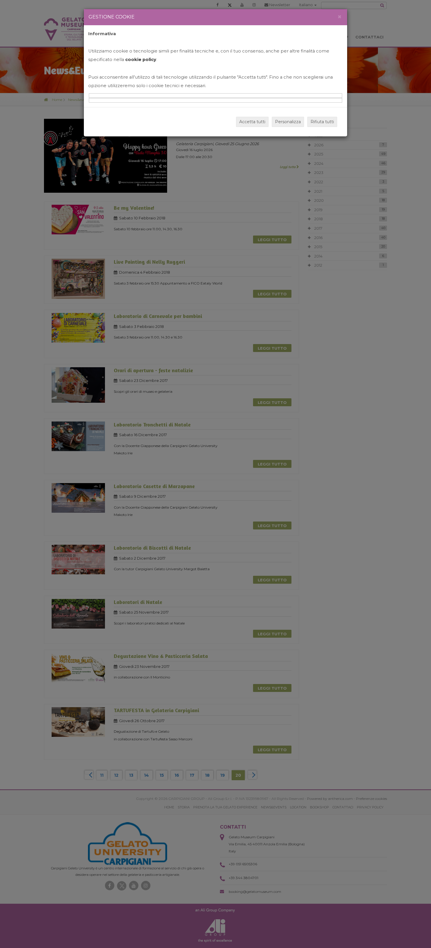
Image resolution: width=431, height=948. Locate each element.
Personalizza (288, 121)
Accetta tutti (252, 121)
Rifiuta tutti (322, 121)
